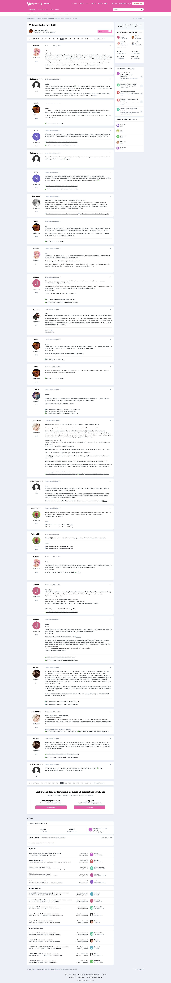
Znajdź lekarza (91, 3)
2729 (56, 914)
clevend (34, 876)
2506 (50, 921)
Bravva (34, 882)
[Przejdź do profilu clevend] (91, 875)
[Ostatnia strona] (91, 39)
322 (57, 39)
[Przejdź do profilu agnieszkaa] (36, 427)
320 (49, 39)
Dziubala (34, 895)
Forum (47, 3)
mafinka (36, 46)
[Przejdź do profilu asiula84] (36, 316)
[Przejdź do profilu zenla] (91, 882)
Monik (36, 103)
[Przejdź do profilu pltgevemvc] (117, 136)
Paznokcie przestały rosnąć (128, 84)
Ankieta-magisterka (37, 869)
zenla (95, 881)
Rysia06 (34, 962)
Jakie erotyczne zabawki (36, 860)
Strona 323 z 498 (99, 39)
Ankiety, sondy (61, 869)
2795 (53, 907)
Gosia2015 (123, 86)
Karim (137, 41)
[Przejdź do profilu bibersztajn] (91, 901)
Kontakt (104, 974)
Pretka (36, 389)
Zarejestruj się (138, 3)
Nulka (36, 130)
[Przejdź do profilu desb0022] (117, 125)
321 (53, 39)
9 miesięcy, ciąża (52, 962)
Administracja (44, 14)
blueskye (34, 862)
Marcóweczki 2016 (34, 907)
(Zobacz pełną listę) (106, 837)
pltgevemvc (123, 136)
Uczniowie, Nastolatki (49, 32)
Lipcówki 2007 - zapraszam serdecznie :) (41, 893)
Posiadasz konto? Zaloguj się (121, 3)
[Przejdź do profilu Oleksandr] (91, 894)
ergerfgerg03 (124, 147)
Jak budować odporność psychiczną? (40, 874)
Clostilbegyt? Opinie (35, 960)
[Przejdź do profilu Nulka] (36, 137)
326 (74, 39)
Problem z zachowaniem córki (37, 881)
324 (66, 39)
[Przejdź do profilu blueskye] (91, 861)
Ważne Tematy (54, 9)
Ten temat (135, 9)
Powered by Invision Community (85, 980)
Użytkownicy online (56, 14)
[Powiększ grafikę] (77, 86)
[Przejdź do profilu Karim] (133, 43)
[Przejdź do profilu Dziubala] (91, 921)
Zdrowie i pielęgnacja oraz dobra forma (59, 862)
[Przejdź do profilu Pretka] (36, 396)
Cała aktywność (42, 9)
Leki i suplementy (103, 3)
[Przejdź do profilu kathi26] (36, 674)
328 (82, 39)
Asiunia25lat (36, 508)
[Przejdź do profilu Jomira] (36, 283)
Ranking (67, 14)
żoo (121, 130)
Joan (33, 922)
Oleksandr (97, 893)
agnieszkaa (36, 420)
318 (42, 39)
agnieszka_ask (42, 30)
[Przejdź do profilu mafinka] (36, 52)
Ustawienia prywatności (93, 974)
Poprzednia (35, 39)
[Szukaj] (142, 9)
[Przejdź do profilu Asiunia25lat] (36, 514)
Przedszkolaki (51, 855)
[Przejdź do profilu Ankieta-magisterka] (91, 868)
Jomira (36, 277)
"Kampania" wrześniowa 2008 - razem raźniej (42, 900)
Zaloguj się (90, 807)
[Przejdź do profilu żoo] (117, 130)
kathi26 (36, 667)
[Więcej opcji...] (110, 46)
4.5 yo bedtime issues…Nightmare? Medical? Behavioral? (45, 853)
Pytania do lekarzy (78, 3)
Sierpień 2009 (33, 921)
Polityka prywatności (79, 974)
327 (78, 39)
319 (45, 39)
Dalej (86, 39)
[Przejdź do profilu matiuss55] (91, 961)
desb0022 (123, 124)
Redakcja (123, 141)
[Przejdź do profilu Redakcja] (117, 142)
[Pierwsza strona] (29, 39)
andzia (34, 901)
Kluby (28, 14)
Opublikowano (52, 45)
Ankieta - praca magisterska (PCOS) (39, 867)
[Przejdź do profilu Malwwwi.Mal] (91, 908)
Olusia (34, 908)
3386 (66, 893)
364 (53, 960)
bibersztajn (97, 900)
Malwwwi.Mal (98, 907)
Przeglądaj (32, 9)
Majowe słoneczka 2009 (36, 914)
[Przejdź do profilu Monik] (36, 109)
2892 (69, 900)
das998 (95, 830)
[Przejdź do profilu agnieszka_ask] (31, 31)
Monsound (36, 196)
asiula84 (36, 309)
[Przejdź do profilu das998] (90, 829)
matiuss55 (97, 960)
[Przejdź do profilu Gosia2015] (118, 84)
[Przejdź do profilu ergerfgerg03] (117, 148)
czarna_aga (35, 915)
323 (61, 39)
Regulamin (68, 974)
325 (70, 39)
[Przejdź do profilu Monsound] (36, 203)
